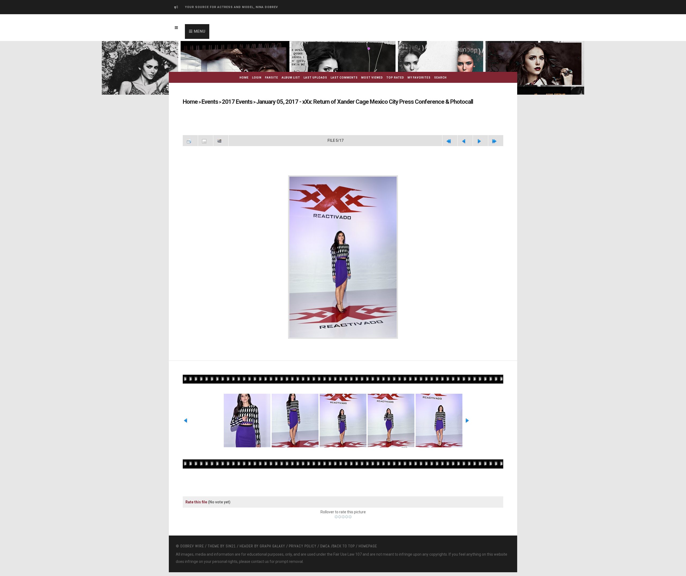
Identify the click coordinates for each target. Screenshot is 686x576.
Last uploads (315, 77)
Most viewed (372, 77)
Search (440, 77)
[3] (343, 514)
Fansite (271, 77)
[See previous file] (465, 140)
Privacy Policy (302, 543)
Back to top (344, 543)
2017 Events (227, 102)
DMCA (325, 543)
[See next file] (480, 140)
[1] (336, 514)
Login (257, 77)
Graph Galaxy (272, 543)
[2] (339, 514)
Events (205, 102)
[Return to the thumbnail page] (190, 140)
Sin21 (231, 543)
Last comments (344, 77)
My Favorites (419, 77)
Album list (291, 77)
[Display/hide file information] (205, 140)
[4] (346, 514)
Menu (199, 31)
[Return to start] (450, 140)
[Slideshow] (221, 140)
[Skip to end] (496, 140)
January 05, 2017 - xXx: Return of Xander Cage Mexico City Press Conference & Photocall (330, 102)
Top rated (395, 77)
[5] (350, 514)
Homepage (368, 543)
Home (244, 77)
